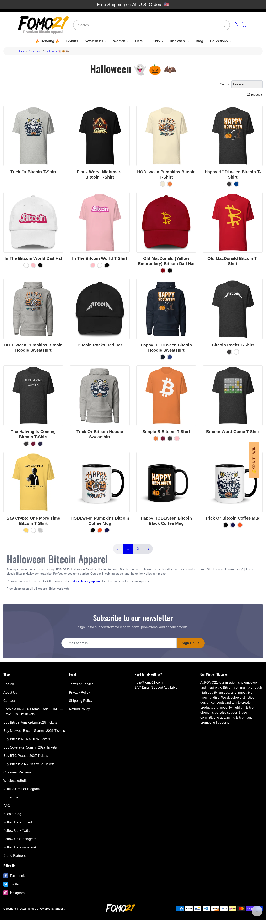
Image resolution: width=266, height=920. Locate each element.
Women (119, 41)
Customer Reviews (17, 772)
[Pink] (33, 265)
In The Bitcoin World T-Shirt (99, 258)
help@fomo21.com (149, 682)
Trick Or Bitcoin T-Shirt (33, 172)
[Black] (40, 265)
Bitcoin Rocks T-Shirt (233, 345)
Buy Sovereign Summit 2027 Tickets (30, 747)
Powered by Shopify (52, 908)
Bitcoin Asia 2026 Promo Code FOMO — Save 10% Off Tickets (33, 711)
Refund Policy (79, 709)
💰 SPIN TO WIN (254, 460)
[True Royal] (236, 183)
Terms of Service (81, 684)
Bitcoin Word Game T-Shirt (233, 431)
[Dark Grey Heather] (229, 183)
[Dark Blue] (106, 530)
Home (21, 51)
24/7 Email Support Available (156, 687)
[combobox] (145, 25)
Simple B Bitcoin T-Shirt (166, 431)
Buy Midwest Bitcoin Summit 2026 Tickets (34, 731)
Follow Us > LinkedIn (18, 822)
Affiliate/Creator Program (21, 789)
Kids (156, 41)
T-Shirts (72, 41)
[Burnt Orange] (169, 183)
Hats (139, 41)
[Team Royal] (169, 357)
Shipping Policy (80, 701)
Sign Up (188, 643)
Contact (9, 701)
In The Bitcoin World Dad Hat (33, 258)
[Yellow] (26, 530)
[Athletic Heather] (40, 530)
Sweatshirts (94, 41)
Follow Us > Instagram (19, 839)
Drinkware (178, 41)
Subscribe (10, 797)
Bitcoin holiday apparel (86, 581)
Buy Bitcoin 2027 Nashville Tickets (28, 764)
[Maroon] (33, 443)
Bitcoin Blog (12, 814)
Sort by (225, 84)
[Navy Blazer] (162, 357)
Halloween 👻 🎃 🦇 (57, 51)
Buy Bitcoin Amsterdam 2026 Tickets (30, 722)
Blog (199, 41)
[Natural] (162, 183)
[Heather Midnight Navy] (40, 443)
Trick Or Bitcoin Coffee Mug (232, 518)
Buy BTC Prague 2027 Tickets (25, 755)
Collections (219, 41)
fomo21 (33, 908)
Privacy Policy (79, 692)
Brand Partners (14, 855)
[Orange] (99, 530)
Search (8, 684)
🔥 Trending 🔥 (47, 41)
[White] (26, 265)
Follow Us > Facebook (20, 847)
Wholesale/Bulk (15, 780)
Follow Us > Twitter (17, 830)
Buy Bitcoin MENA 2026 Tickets (26, 739)
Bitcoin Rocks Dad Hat (100, 345)
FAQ (6, 805)
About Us (10, 692)
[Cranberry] (162, 270)
